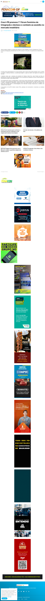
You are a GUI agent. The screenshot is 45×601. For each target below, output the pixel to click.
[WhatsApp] (17, 112)
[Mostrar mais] (24, 112)
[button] (1, 2)
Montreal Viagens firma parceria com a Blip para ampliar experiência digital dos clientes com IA (11, 150)
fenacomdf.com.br (26, 597)
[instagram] (26, 592)
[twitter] (21, 592)
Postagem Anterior (4, 171)
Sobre (22, 599)
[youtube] (24, 592)
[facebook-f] (19, 592)
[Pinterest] (19, 112)
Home (19, 599)
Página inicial (3, 19)
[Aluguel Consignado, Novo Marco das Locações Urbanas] (33, 141)
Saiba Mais (9, 596)
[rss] (29, 592)
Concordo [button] (4, 598)
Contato (25, 599)
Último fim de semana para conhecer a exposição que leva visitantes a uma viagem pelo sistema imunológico (10, 131)
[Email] (22, 112)
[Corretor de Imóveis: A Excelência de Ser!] (33, 122)
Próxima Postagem (40, 171)
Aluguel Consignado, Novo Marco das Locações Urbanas (33, 149)
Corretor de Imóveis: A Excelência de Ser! (32, 130)
